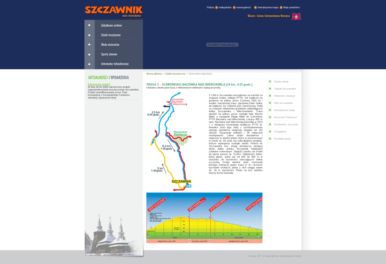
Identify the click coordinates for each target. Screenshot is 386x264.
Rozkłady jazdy (282, 138)
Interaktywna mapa (268, 7)
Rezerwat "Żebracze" (286, 117)
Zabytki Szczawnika (285, 88)
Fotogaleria (280, 131)
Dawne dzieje (281, 81)
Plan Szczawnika (283, 103)
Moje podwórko (291, 7)
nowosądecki (242, 7)
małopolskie (225, 7)
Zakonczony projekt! (99, 84)
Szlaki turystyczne (175, 73)
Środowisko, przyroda (286, 124)
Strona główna (154, 73)
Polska (210, 7)
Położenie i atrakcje (284, 95)
